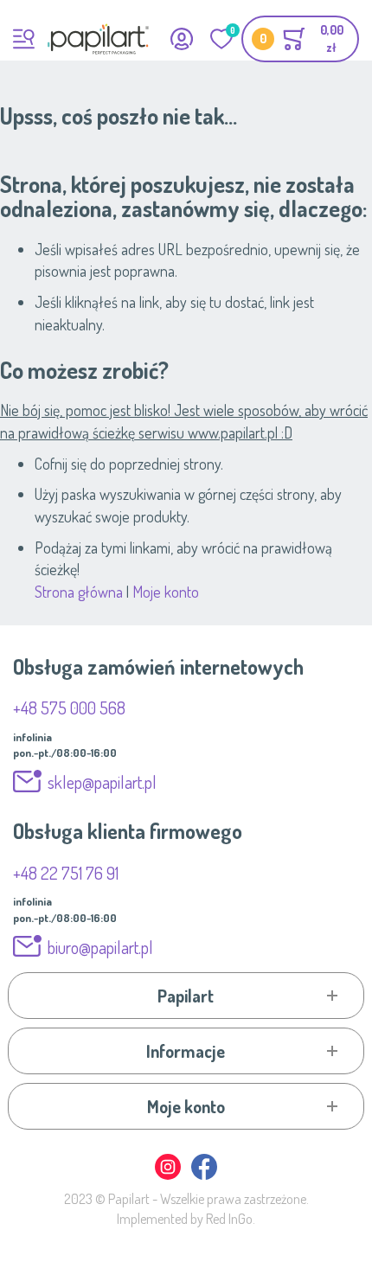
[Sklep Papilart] (98, 38)
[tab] (186, 995)
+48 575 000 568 (69, 707)
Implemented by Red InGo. (186, 1218)
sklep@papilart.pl (102, 782)
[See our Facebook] (204, 1176)
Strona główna (79, 591)
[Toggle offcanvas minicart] (300, 39)
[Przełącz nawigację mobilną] (24, 39)
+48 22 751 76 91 (66, 872)
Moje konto (165, 591)
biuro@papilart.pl (100, 947)
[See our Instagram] (169, 1176)
